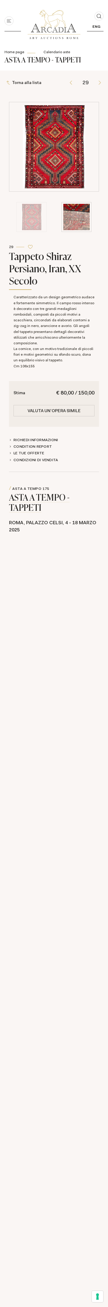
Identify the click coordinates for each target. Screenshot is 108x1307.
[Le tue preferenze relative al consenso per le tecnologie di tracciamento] (97, 1296)
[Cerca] (99, 16)
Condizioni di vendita (36, 460)
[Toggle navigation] (9, 20)
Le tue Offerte (29, 453)
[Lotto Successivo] (100, 82)
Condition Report (33, 446)
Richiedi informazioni (36, 440)
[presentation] (15, 124)
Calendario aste (57, 52)
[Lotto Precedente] (71, 82)
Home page (14, 52)
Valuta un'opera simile (54, 410)
